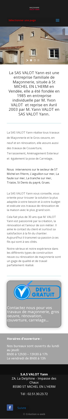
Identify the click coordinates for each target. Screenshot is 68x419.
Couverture (34, 148)
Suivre (21, 408)
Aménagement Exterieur (43, 153)
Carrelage (45, 158)
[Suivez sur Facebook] (10, 407)
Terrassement (16, 153)
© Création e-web (34, 414)
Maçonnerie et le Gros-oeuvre (30, 138)
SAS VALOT (18, 132)
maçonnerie (46, 257)
